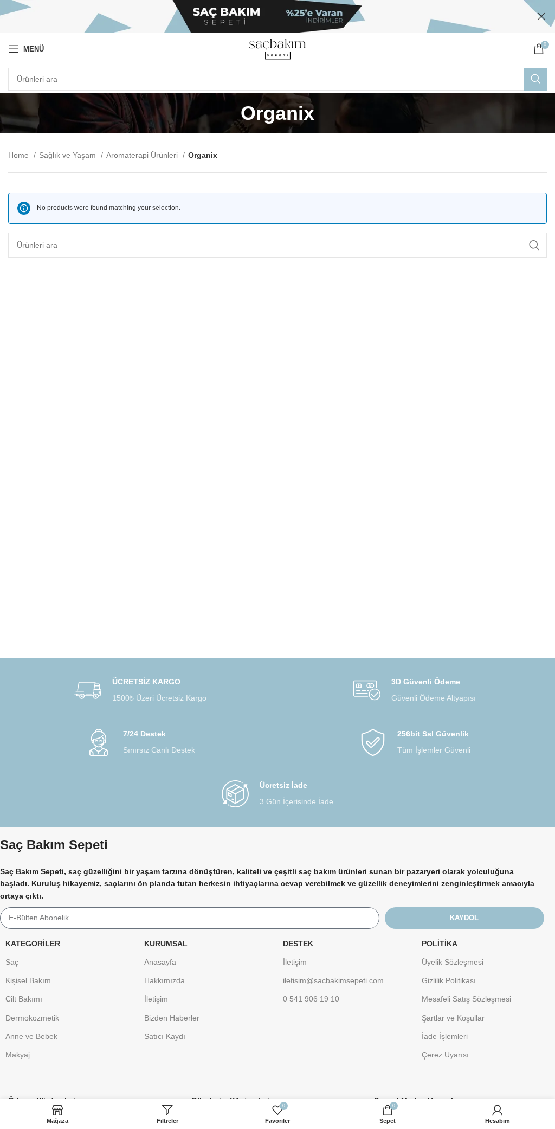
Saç (11, 962)
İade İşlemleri (445, 1036)
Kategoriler (32, 943)
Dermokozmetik (32, 1017)
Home (19, 155)
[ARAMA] (535, 79)
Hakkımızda (164, 980)
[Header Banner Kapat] (541, 16)
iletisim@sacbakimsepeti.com (333, 980)
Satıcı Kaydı (164, 1036)
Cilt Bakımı (23, 999)
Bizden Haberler (171, 1017)
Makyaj (17, 1054)
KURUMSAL (166, 943)
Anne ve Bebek (31, 1036)
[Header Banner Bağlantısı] (261, 16)
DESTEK (298, 943)
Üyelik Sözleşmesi (452, 962)
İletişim (156, 999)
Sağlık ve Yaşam (68, 155)
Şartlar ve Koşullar (453, 1017)
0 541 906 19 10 (311, 999)
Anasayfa (160, 962)
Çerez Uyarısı (445, 1054)
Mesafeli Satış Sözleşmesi (466, 999)
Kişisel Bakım (28, 980)
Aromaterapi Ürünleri (143, 155)
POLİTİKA (439, 943)
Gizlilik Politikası (449, 980)
